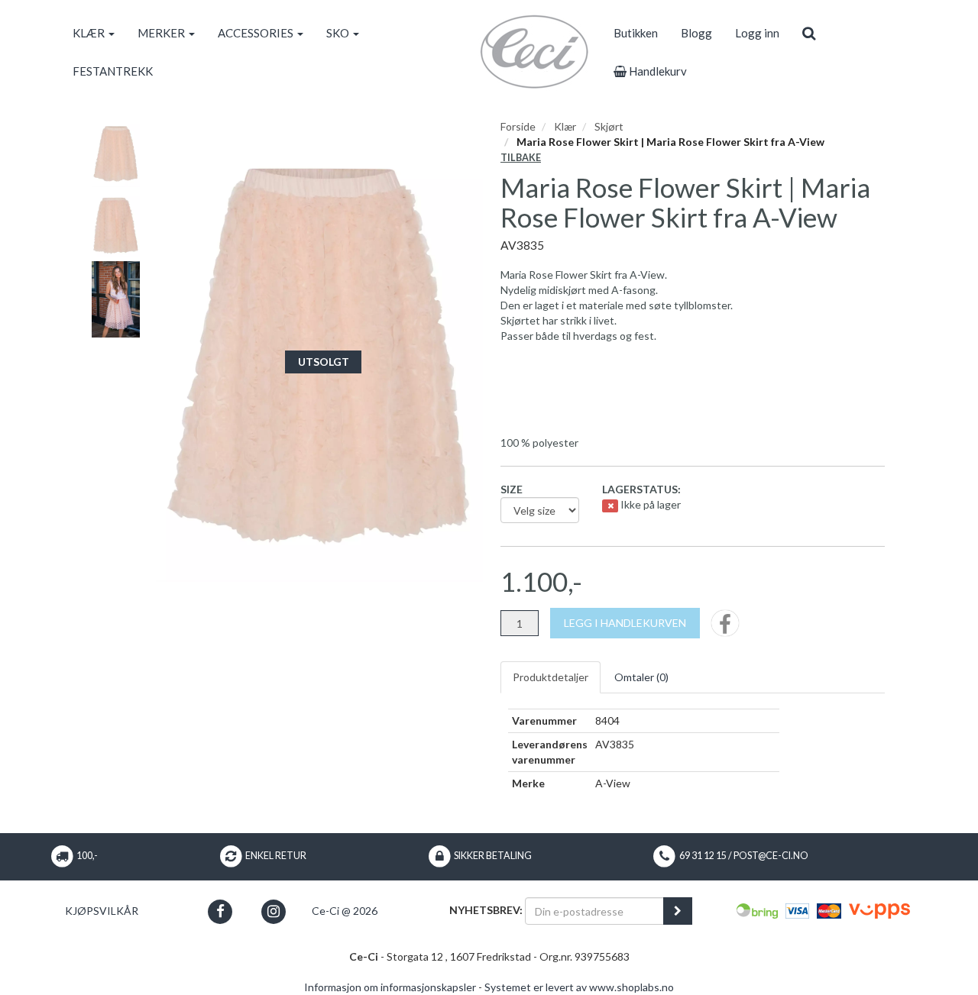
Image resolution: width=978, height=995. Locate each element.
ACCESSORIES (257, 33)
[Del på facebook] (725, 628)
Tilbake (520, 157)
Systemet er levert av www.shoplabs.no (579, 986)
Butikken (636, 33)
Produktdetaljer (550, 676)
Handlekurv (657, 71)
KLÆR (90, 33)
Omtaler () (641, 676)
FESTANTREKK (113, 71)
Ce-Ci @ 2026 (344, 910)
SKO (338, 33)
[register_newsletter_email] (677, 911)
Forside (518, 126)
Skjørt (608, 126)
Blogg (696, 33)
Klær (565, 126)
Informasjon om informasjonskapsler (390, 986)
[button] (220, 911)
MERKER (162, 33)
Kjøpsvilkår (101, 910)
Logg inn (757, 33)
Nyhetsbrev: (486, 909)
